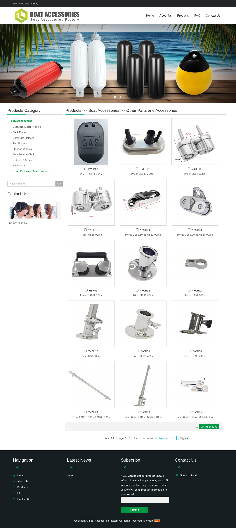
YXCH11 (197, 290)
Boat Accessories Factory (103, 520)
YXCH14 (145, 229)
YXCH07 (93, 412)
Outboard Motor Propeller (27, 126)
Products (183, 15)
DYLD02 (93, 169)
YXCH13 (197, 229)
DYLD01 (145, 169)
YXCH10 (93, 351)
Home (150, 15)
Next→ (163, 438)
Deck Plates (19, 132)
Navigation (19, 165)
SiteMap (148, 520)
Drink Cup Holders (23, 137)
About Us (165, 15)
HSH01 (93, 290)
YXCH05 (197, 412)
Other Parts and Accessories (151, 110)
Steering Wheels (22, 148)
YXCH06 (145, 412)
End (173, 438)
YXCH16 (197, 169)
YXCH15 (93, 229)
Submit (134, 509)
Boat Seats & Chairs (24, 154)
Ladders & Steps (22, 159)
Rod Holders (20, 143)
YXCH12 (145, 290)
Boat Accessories (103, 110)
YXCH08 (197, 351)
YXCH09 (145, 351)
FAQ (197, 15)
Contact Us (213, 15)
